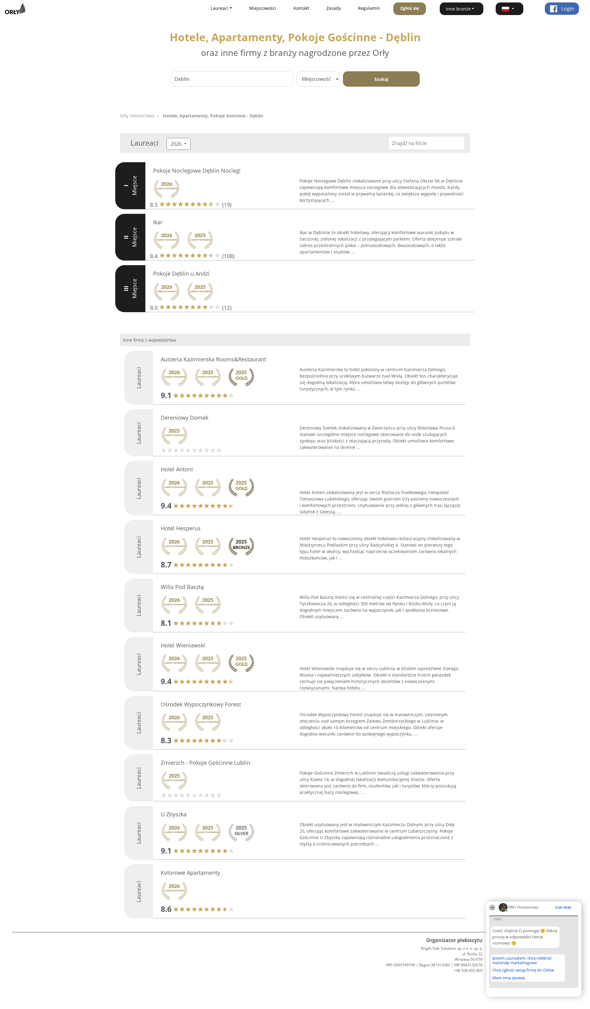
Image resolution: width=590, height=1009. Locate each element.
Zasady (333, 8)
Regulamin (369, 8)
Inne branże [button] (458, 9)
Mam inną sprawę (508, 977)
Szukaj (381, 79)
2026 (177, 143)
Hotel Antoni (177, 469)
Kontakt (301, 8)
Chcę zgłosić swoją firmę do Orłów (523, 970)
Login (567, 8)
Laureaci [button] (219, 8)
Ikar (158, 222)
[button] (509, 8)
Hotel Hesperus (181, 528)
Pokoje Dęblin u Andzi (181, 273)
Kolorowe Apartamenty (190, 872)
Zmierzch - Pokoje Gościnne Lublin (205, 762)
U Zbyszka (174, 814)
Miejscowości (262, 8)
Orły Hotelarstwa (137, 116)
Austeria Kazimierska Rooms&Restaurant (213, 359)
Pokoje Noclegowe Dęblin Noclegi (197, 170)
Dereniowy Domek (184, 417)
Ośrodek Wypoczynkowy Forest (201, 704)
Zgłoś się (409, 8)
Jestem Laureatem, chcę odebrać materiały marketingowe (522, 960)
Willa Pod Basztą (182, 587)
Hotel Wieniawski (183, 645)
